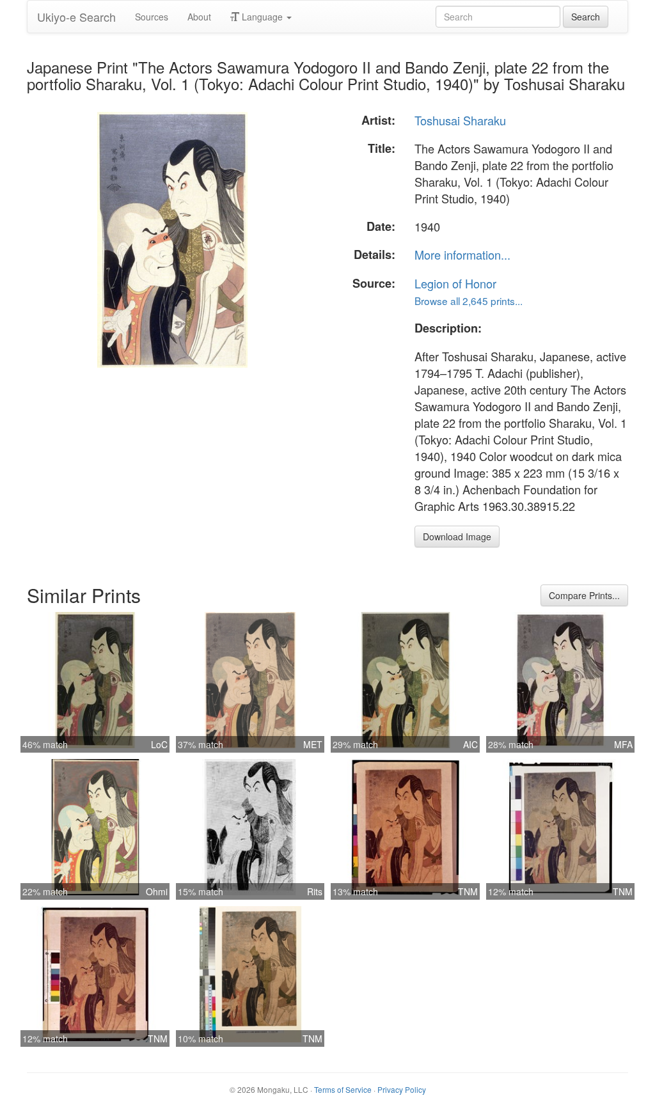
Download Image (457, 536)
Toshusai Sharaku (460, 120)
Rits (314, 891)
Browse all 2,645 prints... (468, 301)
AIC (470, 744)
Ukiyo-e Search (76, 16)
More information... (462, 254)
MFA (623, 744)
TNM (468, 891)
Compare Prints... (584, 595)
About (199, 16)
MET (312, 744)
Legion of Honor (455, 283)
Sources (151, 16)
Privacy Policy (401, 1089)
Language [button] (262, 16)
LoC (159, 744)
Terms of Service (343, 1089)
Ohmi (157, 891)
